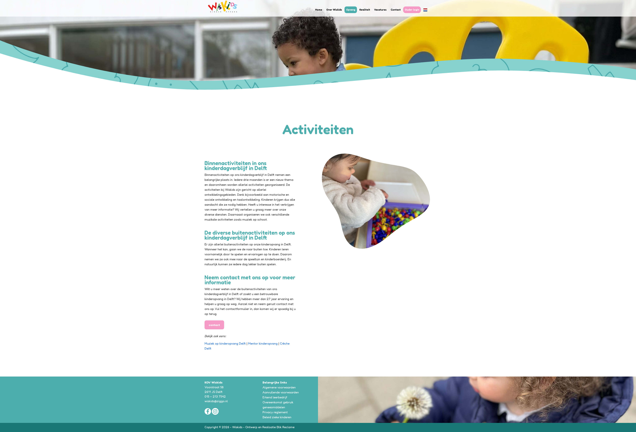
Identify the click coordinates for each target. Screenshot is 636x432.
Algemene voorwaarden (279, 387)
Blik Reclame (285, 427)
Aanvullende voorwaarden (281, 392)
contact (214, 325)
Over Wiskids (334, 9)
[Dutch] (425, 9)
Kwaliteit (364, 9)
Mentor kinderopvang (263, 343)
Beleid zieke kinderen (277, 417)
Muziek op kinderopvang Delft (225, 343)
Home (318, 9)
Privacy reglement (275, 412)
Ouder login (412, 9)
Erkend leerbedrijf (275, 397)
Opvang (350, 9)
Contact (396, 9)
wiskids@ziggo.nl (216, 401)
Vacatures (380, 9)
